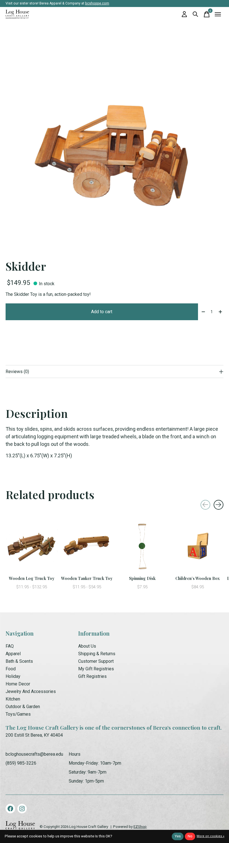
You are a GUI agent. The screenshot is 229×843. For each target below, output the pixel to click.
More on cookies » (210, 836)
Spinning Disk (142, 578)
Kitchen (13, 699)
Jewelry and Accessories (31, 691)
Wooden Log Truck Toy (31, 578)
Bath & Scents (19, 661)
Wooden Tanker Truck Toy (87, 578)
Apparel (13, 653)
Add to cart (101, 311)
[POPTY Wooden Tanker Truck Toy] (87, 547)
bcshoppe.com (97, 3)
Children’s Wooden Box (197, 578)
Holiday (13, 676)
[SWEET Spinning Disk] (142, 547)
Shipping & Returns (96, 653)
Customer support (96, 661)
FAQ (10, 646)
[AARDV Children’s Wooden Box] (197, 547)
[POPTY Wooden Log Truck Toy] (32, 547)
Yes (178, 836)
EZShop (140, 827)
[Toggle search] (195, 14)
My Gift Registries (96, 668)
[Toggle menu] (217, 14)
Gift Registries (92, 676)
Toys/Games (18, 714)
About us (87, 646)
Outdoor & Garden (23, 706)
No (190, 836)
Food (11, 668)
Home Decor (18, 684)
